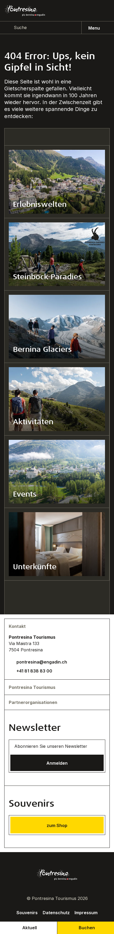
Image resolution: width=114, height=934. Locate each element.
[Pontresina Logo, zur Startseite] (25, 10)
